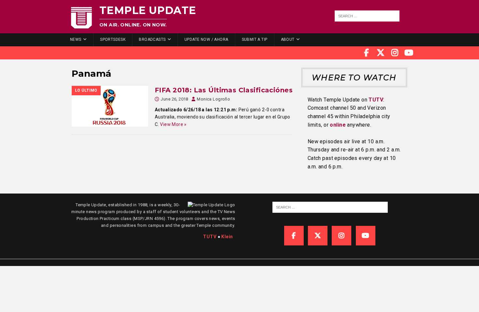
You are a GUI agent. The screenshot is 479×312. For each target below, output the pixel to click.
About (288, 39)
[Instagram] (394, 52)
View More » (173, 124)
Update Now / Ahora (206, 39)
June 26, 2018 (174, 99)
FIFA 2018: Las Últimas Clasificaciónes (224, 90)
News (75, 39)
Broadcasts (152, 39)
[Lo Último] (110, 106)
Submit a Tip (255, 39)
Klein (227, 236)
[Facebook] (366, 52)
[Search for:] (367, 16)
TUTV (376, 100)
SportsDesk (112, 39)
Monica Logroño (213, 99)
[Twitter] (380, 52)
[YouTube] (408, 52)
